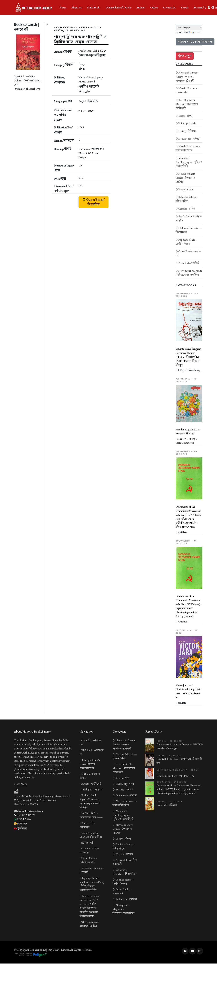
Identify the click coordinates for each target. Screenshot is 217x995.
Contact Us (169, 7)
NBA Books (94, 7)
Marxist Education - (187, 90)
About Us (76, 7)
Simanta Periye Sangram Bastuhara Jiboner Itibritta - (188, 357)
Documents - (189, 138)
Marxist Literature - (188, 148)
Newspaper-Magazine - (189, 273)
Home (62, 7)
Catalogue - (91, 789)
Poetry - (185, 189)
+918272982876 (26, 815)
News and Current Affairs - (187, 76)
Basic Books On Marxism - (187, 104)
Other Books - (188, 253)
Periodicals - (188, 263)
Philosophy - (187, 123)
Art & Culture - (189, 218)
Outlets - (91, 784)
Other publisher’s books (118, 7)
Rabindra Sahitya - (187, 199)
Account (198, 7)
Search (184, 7)
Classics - (186, 208)
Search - (87, 842)
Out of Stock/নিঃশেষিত (95, 202)
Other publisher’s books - (90, 764)
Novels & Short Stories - (185, 178)
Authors (140, 7)
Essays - (185, 116)
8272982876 (24, 819)
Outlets (154, 7)
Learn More (20, 784)
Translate (198, 32)
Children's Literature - (189, 230)
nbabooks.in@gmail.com (30, 811)
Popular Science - (186, 242)
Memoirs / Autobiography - (189, 162)
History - (187, 131)
